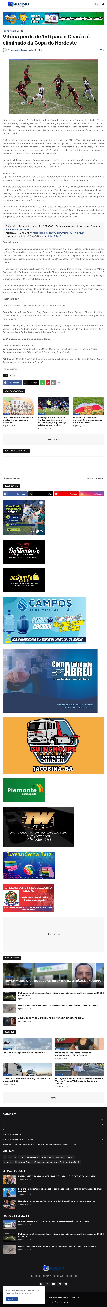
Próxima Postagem (94, 478)
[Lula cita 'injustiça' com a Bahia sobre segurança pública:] (9, 1192)
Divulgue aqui (53, 934)
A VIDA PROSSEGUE (53, 1134)
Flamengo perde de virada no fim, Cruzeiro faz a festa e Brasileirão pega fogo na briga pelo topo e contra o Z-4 (52, 421)
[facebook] (41, 1284)
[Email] (53, 382)
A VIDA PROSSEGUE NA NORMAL (53, 1139)
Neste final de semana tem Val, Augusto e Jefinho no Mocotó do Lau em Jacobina (56, 1201)
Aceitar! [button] (11, 1299)
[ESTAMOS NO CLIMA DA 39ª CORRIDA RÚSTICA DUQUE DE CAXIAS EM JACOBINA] (9, 1179)
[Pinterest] (48, 382)
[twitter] (47, 1284)
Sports (20, 31)
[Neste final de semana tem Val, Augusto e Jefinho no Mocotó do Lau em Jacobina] (9, 1204)
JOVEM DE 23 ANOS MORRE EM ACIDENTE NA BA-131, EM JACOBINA (51, 1018)
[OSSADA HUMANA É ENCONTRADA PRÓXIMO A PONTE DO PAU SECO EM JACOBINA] (9, 1008)
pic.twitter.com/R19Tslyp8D (70, 232)
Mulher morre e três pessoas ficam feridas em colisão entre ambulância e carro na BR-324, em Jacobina (61, 994)
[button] (4, 4)
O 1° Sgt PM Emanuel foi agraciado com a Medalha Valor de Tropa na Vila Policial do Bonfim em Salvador (79, 1081)
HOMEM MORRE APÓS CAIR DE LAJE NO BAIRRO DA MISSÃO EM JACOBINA (53, 1221)
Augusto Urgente (62, 1302)
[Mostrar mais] (58, 382)
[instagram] (59, 1284)
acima (53, 1097)
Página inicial (9, 31)
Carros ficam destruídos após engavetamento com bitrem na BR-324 (27, 1079)
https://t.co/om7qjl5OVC (44, 232)
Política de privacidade (57, 1297)
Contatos (75, 1297)
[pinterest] (65, 1284)
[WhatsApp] (42, 382)
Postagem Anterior (12, 478)
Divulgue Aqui (53, 439)
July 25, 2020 (54, 236)
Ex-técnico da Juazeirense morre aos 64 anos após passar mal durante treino (88, 420)
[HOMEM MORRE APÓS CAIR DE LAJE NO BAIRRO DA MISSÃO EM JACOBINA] (9, 1224)
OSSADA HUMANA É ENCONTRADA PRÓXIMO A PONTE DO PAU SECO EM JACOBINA (58, 1005)
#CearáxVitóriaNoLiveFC (18, 229)
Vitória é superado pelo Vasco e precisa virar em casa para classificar (18, 420)
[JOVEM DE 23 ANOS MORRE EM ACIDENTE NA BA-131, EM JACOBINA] (9, 1021)
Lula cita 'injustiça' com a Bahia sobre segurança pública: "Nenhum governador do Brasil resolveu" (60, 1190)
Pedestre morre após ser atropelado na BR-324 (25, 1052)
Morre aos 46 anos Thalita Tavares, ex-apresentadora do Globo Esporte (73, 1053)
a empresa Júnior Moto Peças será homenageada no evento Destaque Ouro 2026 (53, 1144)
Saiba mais (26, 1293)
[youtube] (53, 1284)
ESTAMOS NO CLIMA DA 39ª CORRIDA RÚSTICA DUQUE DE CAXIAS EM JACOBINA (56, 1176)
